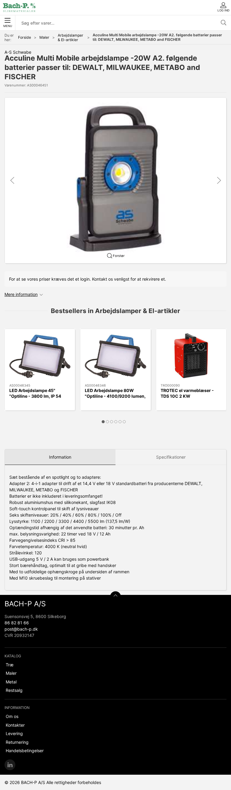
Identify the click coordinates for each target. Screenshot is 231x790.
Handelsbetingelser (25, 750)
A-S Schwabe (18, 52)
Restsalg (14, 690)
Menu (7, 26)
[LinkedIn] (10, 764)
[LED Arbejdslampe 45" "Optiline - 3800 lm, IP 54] (39, 356)
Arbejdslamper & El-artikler (70, 37)
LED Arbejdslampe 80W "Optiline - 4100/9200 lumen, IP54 (115, 396)
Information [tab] (60, 457)
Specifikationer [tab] (171, 457)
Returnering (17, 742)
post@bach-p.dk (21, 629)
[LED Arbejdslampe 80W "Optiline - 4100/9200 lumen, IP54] (115, 356)
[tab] (103, 421)
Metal (11, 681)
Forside (24, 37)
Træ (10, 664)
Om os (12, 716)
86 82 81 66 (17, 622)
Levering (14, 733)
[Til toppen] (115, 596)
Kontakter (15, 725)
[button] (115, 179)
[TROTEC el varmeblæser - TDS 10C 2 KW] (191, 356)
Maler (44, 37)
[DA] (19, 7)
